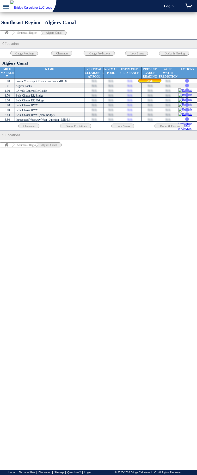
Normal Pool (110, 71)
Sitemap (59, 472)
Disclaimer (44, 472)
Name (49, 69)
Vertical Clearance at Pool (94, 73)
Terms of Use (27, 472)
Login (169, 6)
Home (11, 472)
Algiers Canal (54, 32)
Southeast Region (27, 32)
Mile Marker (7, 71)
